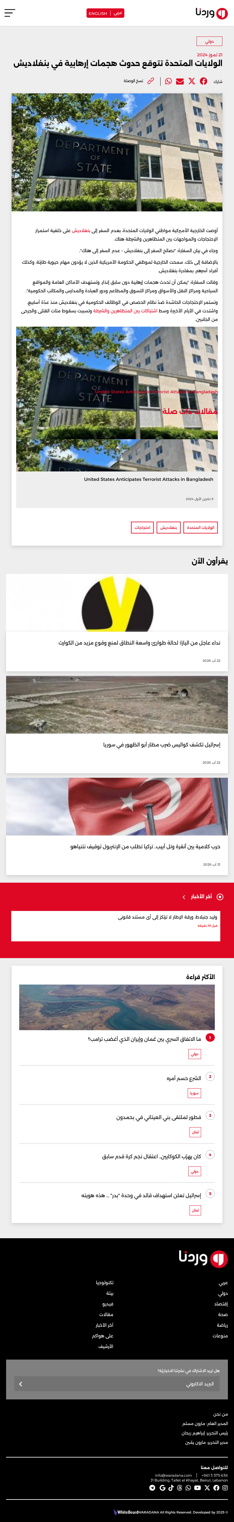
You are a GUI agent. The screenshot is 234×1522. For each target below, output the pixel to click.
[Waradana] (203, 1267)
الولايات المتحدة (200, 527)
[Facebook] (203, 81)
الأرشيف (105, 1346)
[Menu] (10, 16)
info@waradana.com (173, 1475)
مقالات (106, 1314)
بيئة (109, 1293)
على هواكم (102, 1336)
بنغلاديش (80, 230)
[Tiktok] (171, 1488)
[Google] (162, 1488)
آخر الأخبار (104, 1325)
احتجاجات (142, 527)
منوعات (220, 1336)
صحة (223, 1314)
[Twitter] (192, 81)
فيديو (107, 1304)
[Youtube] (198, 1488)
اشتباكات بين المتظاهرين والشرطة (125, 311)
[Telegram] (152, 1488)
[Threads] (180, 1488)
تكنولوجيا (104, 1282)
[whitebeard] (125, 1512)
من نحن (220, 1414)
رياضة (222, 1325)
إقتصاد (221, 1304)
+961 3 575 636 (215, 1475)
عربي (118, 12)
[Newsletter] (21, 1384)
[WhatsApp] (188, 1488)
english (98, 13)
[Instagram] (225, 1488)
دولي (209, 41)
